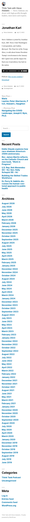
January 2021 (8, 406)
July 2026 (7, 206)
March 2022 (8, 370)
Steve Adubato (8, 32)
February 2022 (9, 374)
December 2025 (10, 229)
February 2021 (9, 403)
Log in (5, 496)
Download (5, 80)
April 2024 (7, 292)
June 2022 (7, 361)
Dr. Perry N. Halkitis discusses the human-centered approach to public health (14, 185)
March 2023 (8, 331)
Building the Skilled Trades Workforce (15, 176)
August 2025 (8, 242)
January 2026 (8, 226)
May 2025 (7, 252)
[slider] (25, 70)
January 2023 (8, 338)
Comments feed (9, 502)
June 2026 (7, 210)
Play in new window (15, 77)
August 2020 (8, 423)
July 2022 (7, 357)
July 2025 (7, 246)
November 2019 (9, 446)
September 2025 (10, 239)
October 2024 (9, 275)
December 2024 (10, 269)
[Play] (4, 71)
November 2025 (10, 233)
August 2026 (8, 203)
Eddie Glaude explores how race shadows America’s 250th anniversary (15, 151)
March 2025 (8, 259)
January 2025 (8, 265)
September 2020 (10, 420)
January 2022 (8, 377)
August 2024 (8, 279)
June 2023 (7, 321)
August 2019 (8, 456)
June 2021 (7, 393)
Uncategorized (8, 88)
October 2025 (8, 236)
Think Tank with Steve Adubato (11, 515)
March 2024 (8, 295)
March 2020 (8, 436)
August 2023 (8, 315)
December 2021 (9, 380)
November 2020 (10, 413)
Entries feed (8, 499)
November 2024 (10, 272)
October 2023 (8, 308)
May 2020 (7, 429)
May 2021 (6, 397)
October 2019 (8, 449)
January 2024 (8, 298)
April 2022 (7, 367)
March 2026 (8, 220)
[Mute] (21, 71)
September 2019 (10, 452)
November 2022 (10, 344)
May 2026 (7, 213)
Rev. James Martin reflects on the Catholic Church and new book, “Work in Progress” (15, 160)
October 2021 (8, 387)
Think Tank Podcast (11, 477)
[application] (15, 71)
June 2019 (7, 462)
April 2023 (7, 328)
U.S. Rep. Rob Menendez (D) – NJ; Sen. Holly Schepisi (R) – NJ (13, 169)
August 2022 (8, 354)
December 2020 (10, 410)
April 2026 (7, 216)
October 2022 (8, 347)
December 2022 (10, 341)
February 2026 (9, 223)
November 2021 (9, 384)
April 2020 (7, 433)
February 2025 (9, 262)
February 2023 (9, 334)
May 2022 (7, 364)
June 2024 (7, 285)
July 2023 (7, 318)
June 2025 (7, 249)
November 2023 (10, 305)
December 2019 (9, 443)
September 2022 (10, 351)
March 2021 (7, 400)
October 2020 (9, 416)
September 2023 (10, 311)
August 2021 (8, 390)
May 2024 (7, 288)
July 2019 (6, 459)
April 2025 (7, 256)
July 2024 (7, 282)
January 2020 (8, 439)
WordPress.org (9, 505)
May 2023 (7, 325)
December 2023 (10, 302)
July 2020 (7, 426)
